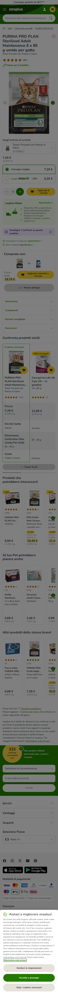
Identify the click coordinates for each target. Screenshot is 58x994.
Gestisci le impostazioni (29, 968)
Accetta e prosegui (29, 977)
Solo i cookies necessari (29, 987)
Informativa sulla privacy (15, 960)
